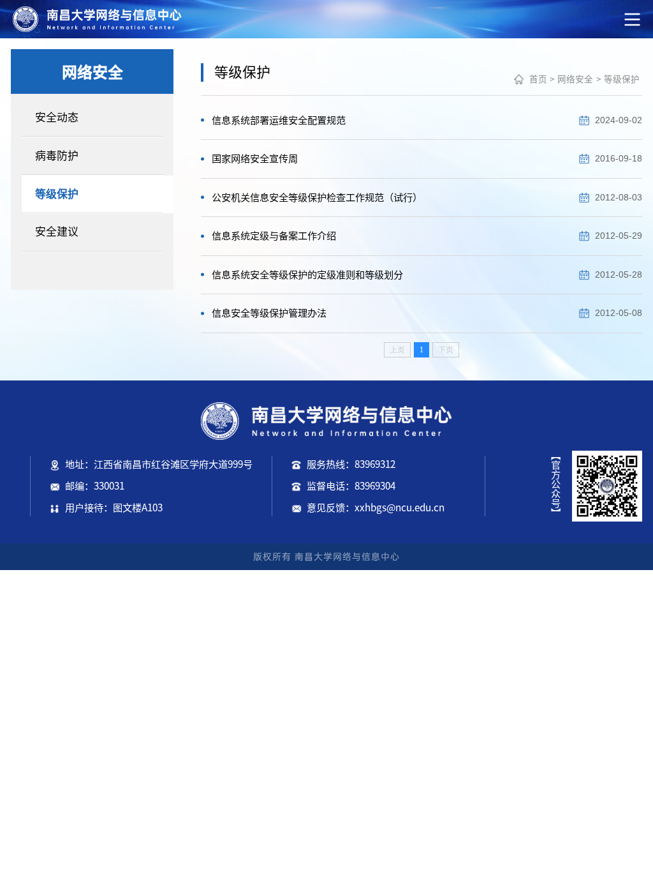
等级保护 (56, 193)
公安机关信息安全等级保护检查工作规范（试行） (317, 197)
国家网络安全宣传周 (255, 158)
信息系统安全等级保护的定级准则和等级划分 (307, 275)
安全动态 (56, 117)
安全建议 (56, 231)
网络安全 (575, 79)
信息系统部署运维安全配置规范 (279, 120)
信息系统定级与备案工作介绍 (274, 236)
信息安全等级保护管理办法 (269, 313)
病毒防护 (56, 155)
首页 (538, 79)
